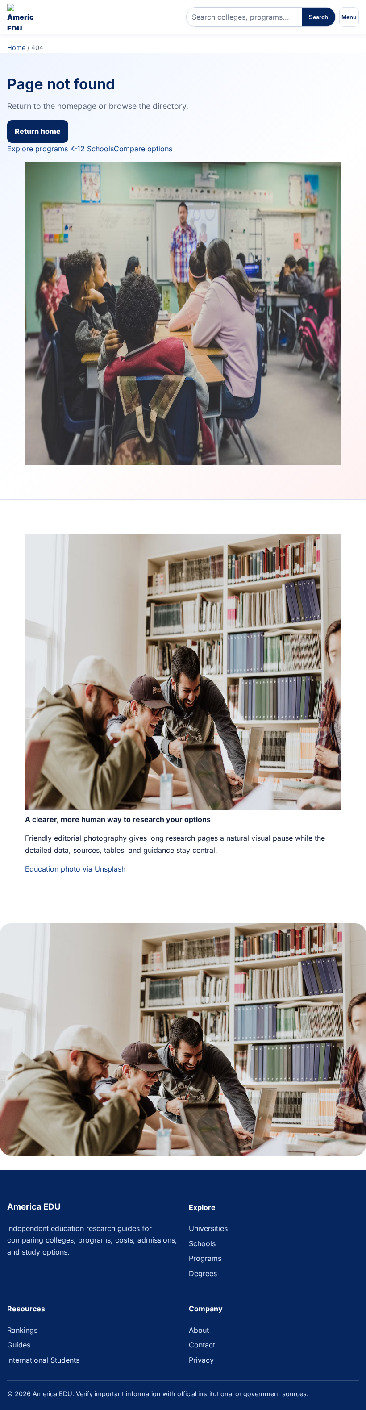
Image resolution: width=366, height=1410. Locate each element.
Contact (202, 1344)
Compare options (143, 148)
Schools (202, 1243)
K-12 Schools (92, 148)
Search (318, 17)
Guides (18, 1344)
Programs (205, 1258)
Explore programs (37, 148)
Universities (208, 1228)
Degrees (203, 1273)
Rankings (22, 1330)
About (199, 1330)
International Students (43, 1360)
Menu (349, 17)
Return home (38, 131)
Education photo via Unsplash (75, 868)
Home (16, 47)
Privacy (201, 1360)
